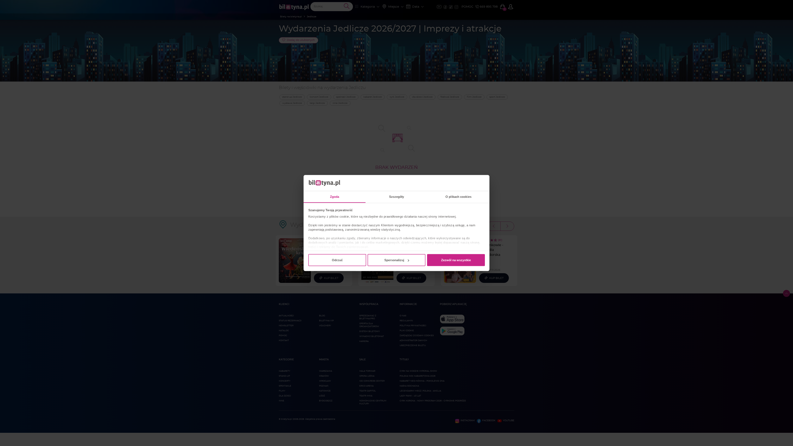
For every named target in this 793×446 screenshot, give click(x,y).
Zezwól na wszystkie (456, 260)
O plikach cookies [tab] (458, 196)
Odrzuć (337, 260)
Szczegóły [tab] (396, 196)
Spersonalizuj (394, 260)
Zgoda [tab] (334, 196)
